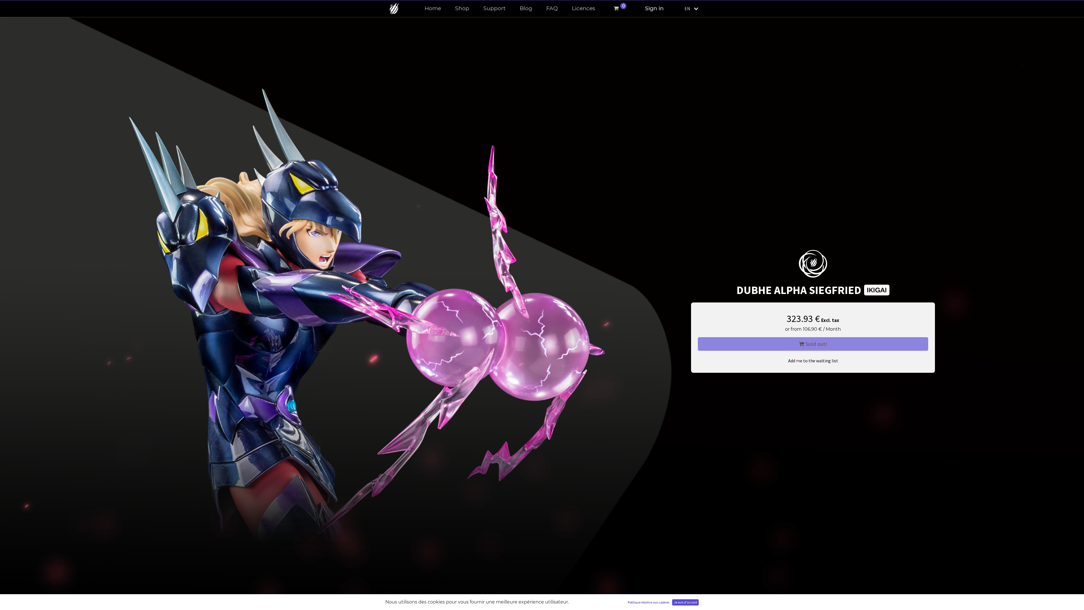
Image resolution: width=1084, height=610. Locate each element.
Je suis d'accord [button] (685, 602)
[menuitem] (433, 8)
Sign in (654, 8)
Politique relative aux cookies (648, 602)
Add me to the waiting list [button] (813, 360)
